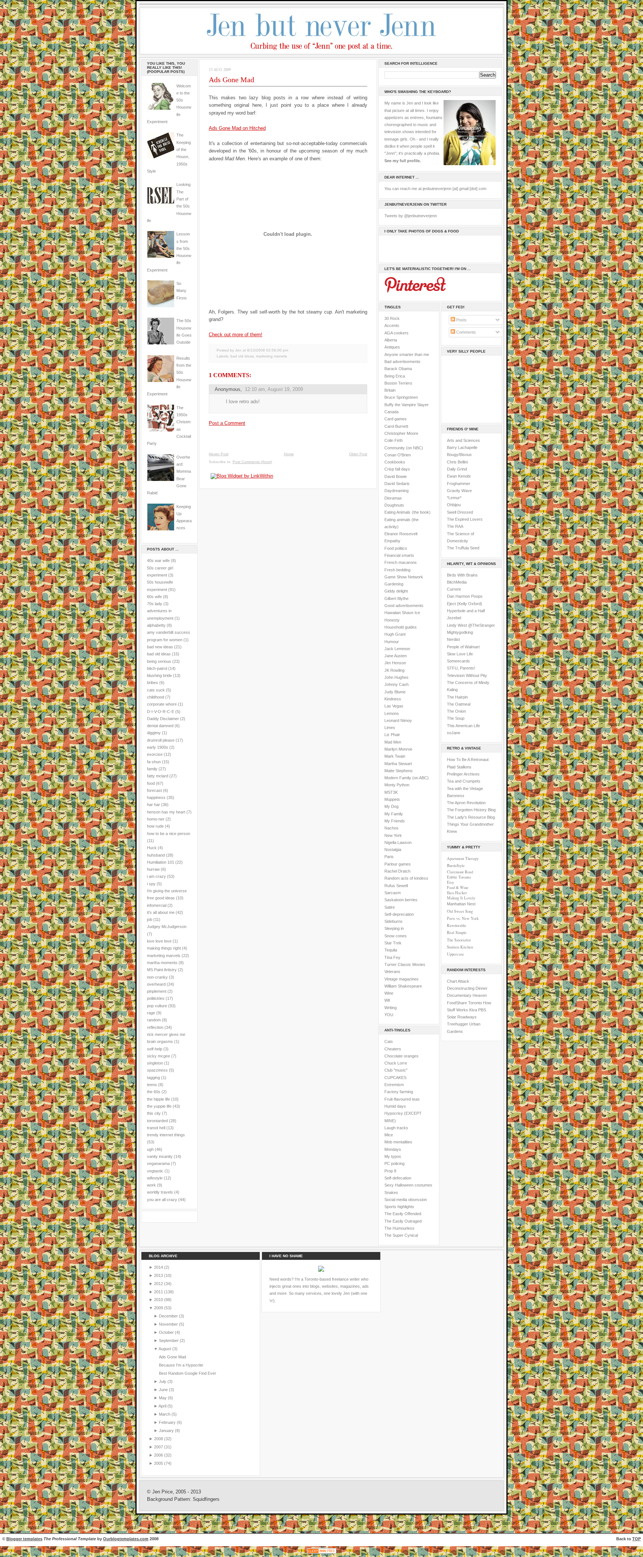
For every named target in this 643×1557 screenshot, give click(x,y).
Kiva (473, 1010)
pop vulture (157, 1006)
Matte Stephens (398, 770)
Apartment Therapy (463, 858)
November (169, 1324)
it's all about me (161, 912)
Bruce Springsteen (401, 397)
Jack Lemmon (397, 648)
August (165, 1348)
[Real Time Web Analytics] (321, 1553)
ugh (150, 1149)
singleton (155, 1063)
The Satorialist (459, 940)
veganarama (158, 1163)
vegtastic (155, 1171)
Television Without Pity (467, 675)
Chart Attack (458, 981)
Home (289, 454)
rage (151, 1013)
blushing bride (159, 675)
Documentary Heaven (467, 995)
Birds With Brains (462, 575)
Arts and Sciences (463, 440)
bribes (152, 682)
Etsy (450, 882)
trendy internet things (166, 1135)
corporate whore (162, 704)
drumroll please (161, 740)
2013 (159, 1275)
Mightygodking (460, 632)
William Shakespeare (403, 986)
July (163, 1381)
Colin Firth (393, 440)
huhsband (156, 855)
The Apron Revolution (466, 802)
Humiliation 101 (160, 862)
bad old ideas (159, 654)
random (154, 1020)
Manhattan (461, 904)
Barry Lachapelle (462, 447)
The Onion (456, 711)
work (151, 1185)
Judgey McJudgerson (166, 926)
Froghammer (458, 483)
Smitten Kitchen (460, 947)
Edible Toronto (459, 877)
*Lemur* (454, 497)
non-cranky (157, 977)
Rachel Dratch (397, 871)
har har (153, 804)
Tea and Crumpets (463, 781)
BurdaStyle (456, 865)
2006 (159, 1455)
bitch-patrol (157, 668)
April (163, 1406)
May (163, 1398)
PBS (482, 1010)
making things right (164, 948)
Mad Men (392, 742)
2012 (159, 1283)
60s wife (154, 596)
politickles (155, 998)
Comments (465, 332)
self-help (154, 1049)
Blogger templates (24, 1539)
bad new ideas (160, 647)
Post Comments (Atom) (252, 462)
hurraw (153, 869)
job (149, 919)
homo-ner (155, 819)
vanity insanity (160, 1156)
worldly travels (160, 1192)
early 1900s (157, 747)
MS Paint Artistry (162, 969)
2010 (159, 1299)
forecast (154, 790)
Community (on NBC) (403, 448)
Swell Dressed (460, 512)
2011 (159, 1292)
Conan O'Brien (397, 455)
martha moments (162, 962)
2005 (159, 1463)
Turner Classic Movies (404, 964)
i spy (151, 884)
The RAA (455, 526)
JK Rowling (394, 670)
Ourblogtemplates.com (125, 1539)
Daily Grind (457, 469)
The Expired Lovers (465, 519)
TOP (636, 1539)
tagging (153, 1077)
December (169, 1316)
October (167, 1332)
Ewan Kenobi (458, 476)
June (164, 1389)
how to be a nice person (168, 833)
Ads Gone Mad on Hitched (237, 128)
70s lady (154, 603)
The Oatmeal (458, 704)
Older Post (358, 454)
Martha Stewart (398, 763)
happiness (156, 797)
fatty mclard (157, 776)
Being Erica (394, 376)
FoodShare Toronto (464, 1003)
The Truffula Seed (463, 548)
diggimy (154, 733)
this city (154, 1113)
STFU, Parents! (461, 668)
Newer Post (218, 454)
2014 (159, 1267)
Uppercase (455, 954)
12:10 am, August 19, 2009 (274, 389)
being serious (159, 661)
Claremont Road (460, 871)
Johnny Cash (396, 684)
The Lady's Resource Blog (471, 817)
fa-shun (154, 762)
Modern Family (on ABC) (406, 778)
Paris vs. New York (463, 918)
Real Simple (457, 932)
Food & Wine (457, 887)
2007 (159, 1447)
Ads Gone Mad (231, 80)
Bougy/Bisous (459, 454)
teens (152, 1084)
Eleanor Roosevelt (401, 534)
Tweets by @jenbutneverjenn (410, 216)
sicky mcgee (158, 1056)
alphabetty (156, 625)
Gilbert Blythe (396, 598)
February (168, 1422)
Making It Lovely (461, 898)
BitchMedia (457, 582)
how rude (155, 826)
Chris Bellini (457, 462)
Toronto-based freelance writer (332, 1279)
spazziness (157, 1070)
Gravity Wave (459, 490)
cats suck (156, 690)
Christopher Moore (401, 433)
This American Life (463, 725)
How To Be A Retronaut (468, 759)
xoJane (453, 733)
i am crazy (156, 876)
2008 (159, 1438)
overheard (156, 984)
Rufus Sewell (396, 885)
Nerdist (453, 639)
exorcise (155, 754)
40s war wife (158, 560)
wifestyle (155, 1178)
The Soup (455, 718)
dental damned (160, 725)
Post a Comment (227, 423)
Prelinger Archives (463, 774)
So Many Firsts (181, 290)
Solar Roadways (462, 1017)
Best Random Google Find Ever (187, 1373)
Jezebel (454, 618)
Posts (461, 320)
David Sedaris (397, 483)
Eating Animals (397, 512)
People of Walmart (463, 647)
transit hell (156, 1128)
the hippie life (158, 1099)
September (169, 1340)
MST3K (391, 792)
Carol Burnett (396, 426)
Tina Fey (392, 957)
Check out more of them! (235, 334)
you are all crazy (162, 1199)
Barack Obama (398, 368)
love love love (159, 941)
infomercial (156, 905)
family (152, 769)
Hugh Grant (395, 634)
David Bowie (395, 476)
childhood (155, 697)
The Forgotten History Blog (471, 810)
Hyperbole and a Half (466, 611)
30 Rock (392, 318)
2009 (159, 1308)
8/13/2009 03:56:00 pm (267, 350)
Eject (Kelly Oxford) (464, 603)
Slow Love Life (460, 654)
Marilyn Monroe (398, 749)
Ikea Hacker (457, 892)
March (165, 1414)
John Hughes (396, 677)
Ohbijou (454, 505)
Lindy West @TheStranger (471, 625)
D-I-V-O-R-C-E (160, 711)
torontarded (157, 1120)
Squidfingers (206, 1499)
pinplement (156, 991)
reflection (155, 1027)
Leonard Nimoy (398, 720)
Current (454, 589)
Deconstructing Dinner (467, 988)
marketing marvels (163, 955)
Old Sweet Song (460, 911)
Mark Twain (394, 756)
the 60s (153, 1091)
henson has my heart (166, 812)
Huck (152, 847)
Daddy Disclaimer (163, 718)
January (167, 1430)
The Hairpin (457, 697)
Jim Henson (395, 663)
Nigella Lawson (398, 842)
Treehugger (457, 1024)
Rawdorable (456, 925)
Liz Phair (392, 734)
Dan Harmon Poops (465, 596)
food (151, 783)
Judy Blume (395, 692)
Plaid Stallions (459, 767)
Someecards (458, 661)
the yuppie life (159, 1106)
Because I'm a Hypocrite (181, 1365)
